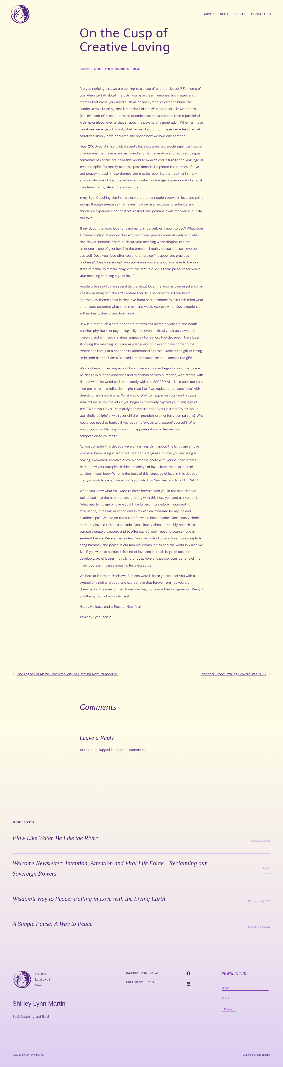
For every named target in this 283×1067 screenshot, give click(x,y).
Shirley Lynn (102, 69)
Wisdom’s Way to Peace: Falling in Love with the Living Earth (89, 898)
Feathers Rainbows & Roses (43, 979)
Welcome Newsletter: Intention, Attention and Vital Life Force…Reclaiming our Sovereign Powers (110, 868)
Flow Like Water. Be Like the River (55, 837)
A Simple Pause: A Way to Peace (52, 923)
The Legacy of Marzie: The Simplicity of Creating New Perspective (67, 674)
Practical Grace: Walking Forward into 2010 (233, 674)
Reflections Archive (127, 69)
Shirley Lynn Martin (39, 1003)
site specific (263, 1054)
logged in (106, 750)
